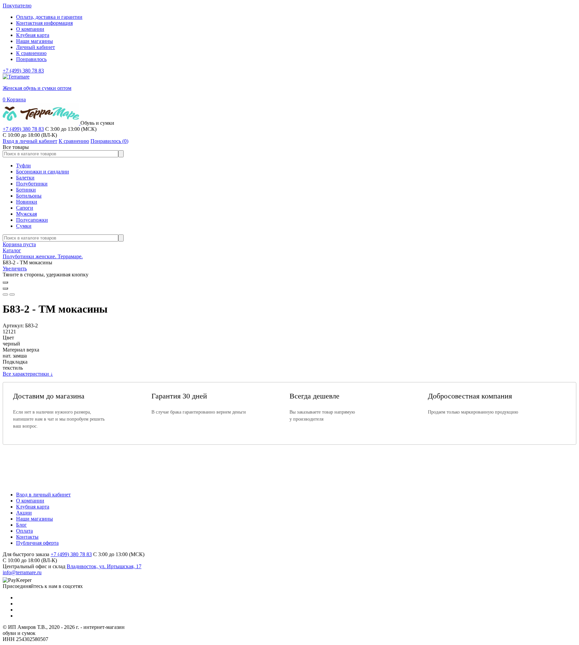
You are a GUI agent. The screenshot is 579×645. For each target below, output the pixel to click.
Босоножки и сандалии (42, 171)
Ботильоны (29, 196)
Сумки (23, 226)
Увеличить (15, 268)
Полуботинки (32, 183)
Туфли (23, 165)
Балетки (25, 177)
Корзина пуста (19, 244)
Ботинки (26, 190)
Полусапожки (32, 220)
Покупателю (17, 5)
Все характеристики (28, 374)
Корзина (14, 99)
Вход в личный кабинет (43, 494)
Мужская (26, 214)
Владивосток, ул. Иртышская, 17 (104, 566)
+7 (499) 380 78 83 (23, 70)
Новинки (26, 202)
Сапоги (24, 208)
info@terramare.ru (22, 572)
